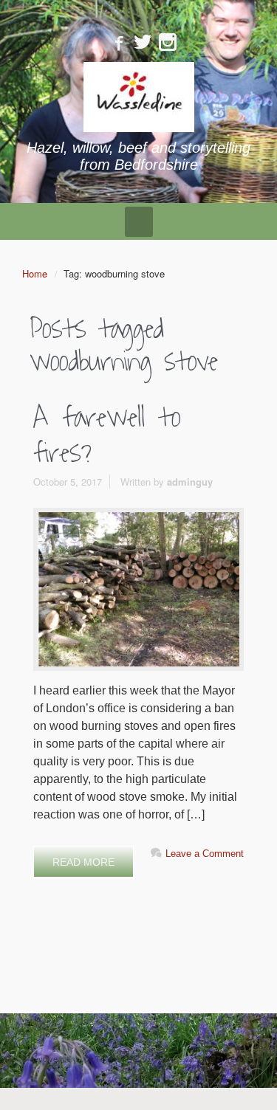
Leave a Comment (204, 853)
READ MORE (83, 862)
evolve (46, 1058)
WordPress (223, 1058)
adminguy (190, 482)
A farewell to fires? (107, 435)
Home (34, 273)
